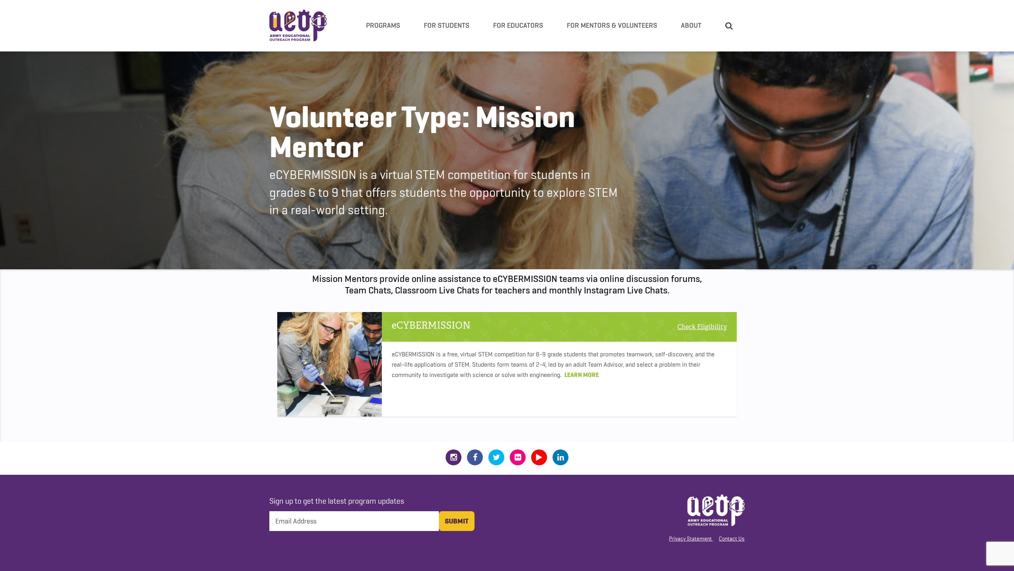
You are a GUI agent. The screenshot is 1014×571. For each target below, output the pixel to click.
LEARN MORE (581, 375)
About (691, 25)
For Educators (518, 25)
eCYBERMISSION (431, 325)
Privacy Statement (690, 538)
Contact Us (732, 538)
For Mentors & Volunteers (612, 25)
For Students (446, 25)
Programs (383, 25)
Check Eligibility (702, 327)
